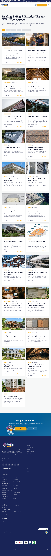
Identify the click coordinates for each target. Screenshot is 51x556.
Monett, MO (4, 505)
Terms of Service (38, 549)
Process (28, 473)
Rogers (14, 476)
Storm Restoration (26, 30)
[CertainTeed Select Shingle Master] (26, 542)
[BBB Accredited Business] (30, 542)
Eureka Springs (16, 492)
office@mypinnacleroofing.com (9, 458)
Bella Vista (4, 477)
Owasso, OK (4, 513)
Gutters (8, 30)
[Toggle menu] (49, 5)
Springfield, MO (5, 504)
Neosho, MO (4, 507)
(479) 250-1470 (6, 456)
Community (4, 530)
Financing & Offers (6, 523)
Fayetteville (4, 485)
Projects (28, 477)
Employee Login (45, 549)
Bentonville (4, 476)
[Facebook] (42, 1)
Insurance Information (6, 525)
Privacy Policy (31, 549)
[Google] (49, 1)
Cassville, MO (16, 505)
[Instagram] (43, 1)
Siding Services (30, 447)
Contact (3, 527)
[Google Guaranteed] (34, 542)
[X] (48, 1)
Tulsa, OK (4, 511)
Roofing (13, 30)
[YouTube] (45, 1)
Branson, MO (16, 504)
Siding (19, 30)
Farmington (15, 486)
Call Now (33, 428)
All (3, 30)
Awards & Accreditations (7, 532)
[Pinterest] (46, 1)
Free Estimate (5, 528)
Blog (3, 521)
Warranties (29, 479)
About (28, 471)
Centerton (15, 477)
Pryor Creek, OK (5, 514)
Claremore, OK (16, 513)
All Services (29, 453)
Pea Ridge (15, 479)
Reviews (28, 475)
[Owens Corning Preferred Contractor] (19, 542)
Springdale (15, 485)
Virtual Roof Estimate (41, 4)
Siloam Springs (16, 481)
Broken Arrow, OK (17, 511)
